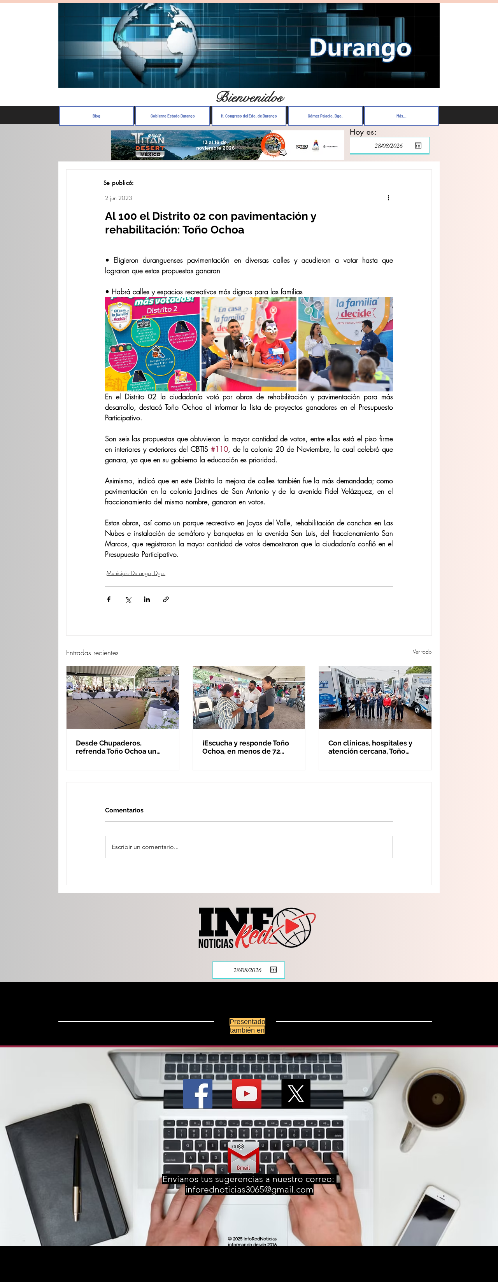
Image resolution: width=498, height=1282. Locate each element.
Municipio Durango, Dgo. (136, 573)
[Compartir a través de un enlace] (166, 599)
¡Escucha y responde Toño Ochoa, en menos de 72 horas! (245, 747)
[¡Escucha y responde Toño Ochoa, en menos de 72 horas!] (249, 697)
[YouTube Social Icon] (246, 1093)
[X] (295, 1093)
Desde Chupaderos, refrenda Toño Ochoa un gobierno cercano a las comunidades (116, 747)
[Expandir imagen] (152, 344)
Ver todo (422, 651)
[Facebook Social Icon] (197, 1093)
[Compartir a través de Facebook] (108, 599)
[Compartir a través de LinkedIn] (147, 599)
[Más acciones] (388, 197)
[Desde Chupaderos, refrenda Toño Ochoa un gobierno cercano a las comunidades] (123, 697)
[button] (430, 80)
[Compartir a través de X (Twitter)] (128, 599)
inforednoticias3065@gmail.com (249, 1189)
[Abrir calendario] (418, 145)
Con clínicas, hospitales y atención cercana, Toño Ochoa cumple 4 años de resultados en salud (370, 747)
